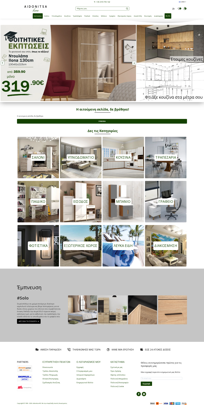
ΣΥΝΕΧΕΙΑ (102, 121)
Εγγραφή (146, 384)
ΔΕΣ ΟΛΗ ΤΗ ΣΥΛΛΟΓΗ (28, 321)
